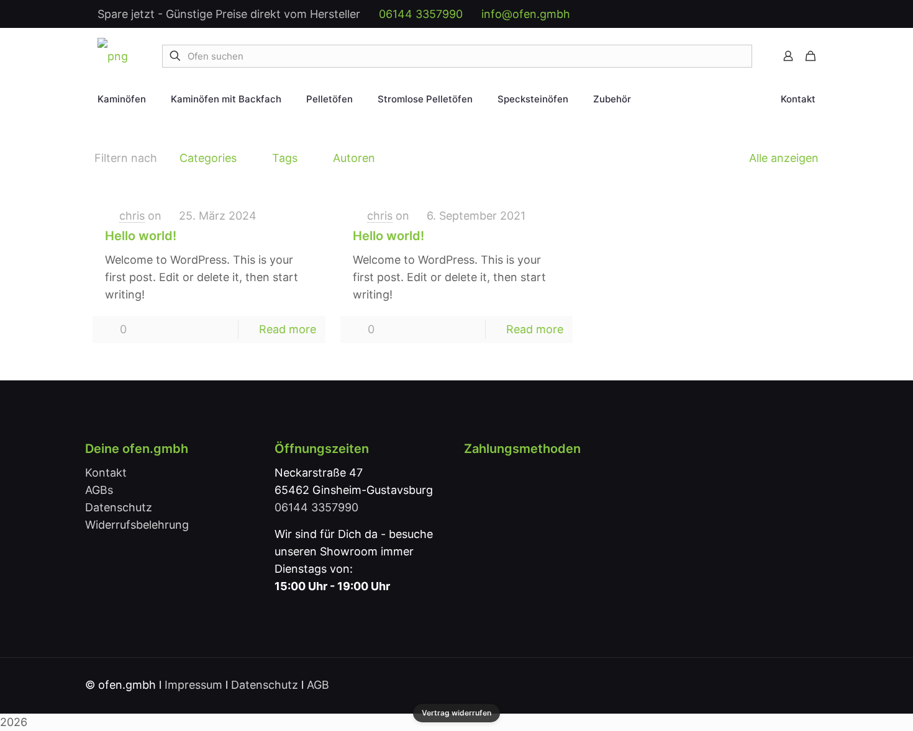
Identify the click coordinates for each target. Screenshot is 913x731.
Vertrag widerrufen (456, 712)
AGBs (99, 489)
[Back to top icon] (815, 684)
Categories (208, 157)
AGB (318, 684)
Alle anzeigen (784, 157)
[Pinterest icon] (771, 14)
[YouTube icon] (745, 14)
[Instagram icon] (784, 14)
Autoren (354, 157)
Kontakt (106, 472)
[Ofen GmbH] (113, 56)
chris (132, 215)
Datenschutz (118, 507)
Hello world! (140, 235)
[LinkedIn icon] (758, 14)
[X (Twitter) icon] (732, 14)
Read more (287, 329)
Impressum (193, 684)
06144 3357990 (421, 13)
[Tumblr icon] (797, 14)
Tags (285, 157)
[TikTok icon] (810, 14)
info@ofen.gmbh (525, 13)
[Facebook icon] (719, 14)
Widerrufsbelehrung (137, 524)
